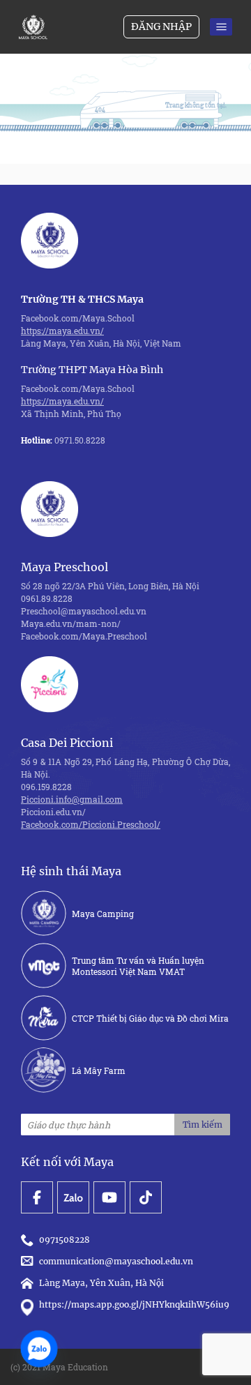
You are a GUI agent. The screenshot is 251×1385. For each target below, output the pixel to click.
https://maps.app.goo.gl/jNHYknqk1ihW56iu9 (134, 1304)
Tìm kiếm (202, 1124)
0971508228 (66, 1239)
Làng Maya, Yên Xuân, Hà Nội (101, 1283)
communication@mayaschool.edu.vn (118, 1261)
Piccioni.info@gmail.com (72, 799)
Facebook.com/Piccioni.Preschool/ (90, 824)
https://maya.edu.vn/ (62, 330)
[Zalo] (39, 1349)
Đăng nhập (161, 26)
